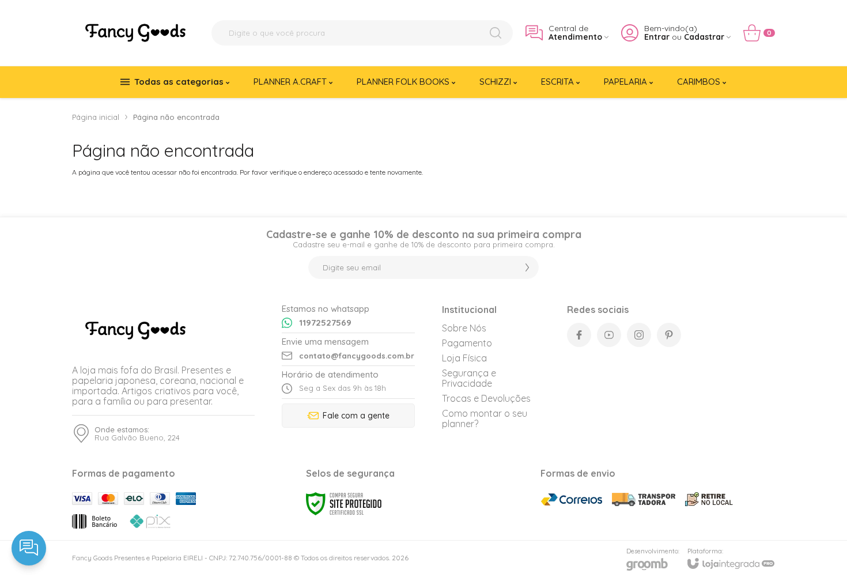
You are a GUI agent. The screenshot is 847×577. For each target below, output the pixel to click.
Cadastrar (704, 37)
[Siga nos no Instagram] (639, 335)
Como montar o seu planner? (484, 418)
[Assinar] (527, 267)
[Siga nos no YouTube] (609, 335)
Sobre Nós (464, 328)
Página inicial (95, 117)
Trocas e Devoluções (486, 398)
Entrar (657, 37)
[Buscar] (495, 33)
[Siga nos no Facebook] (579, 335)
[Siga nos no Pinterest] (669, 335)
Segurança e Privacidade (469, 378)
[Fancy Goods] (135, 33)
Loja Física (464, 358)
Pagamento (467, 343)
